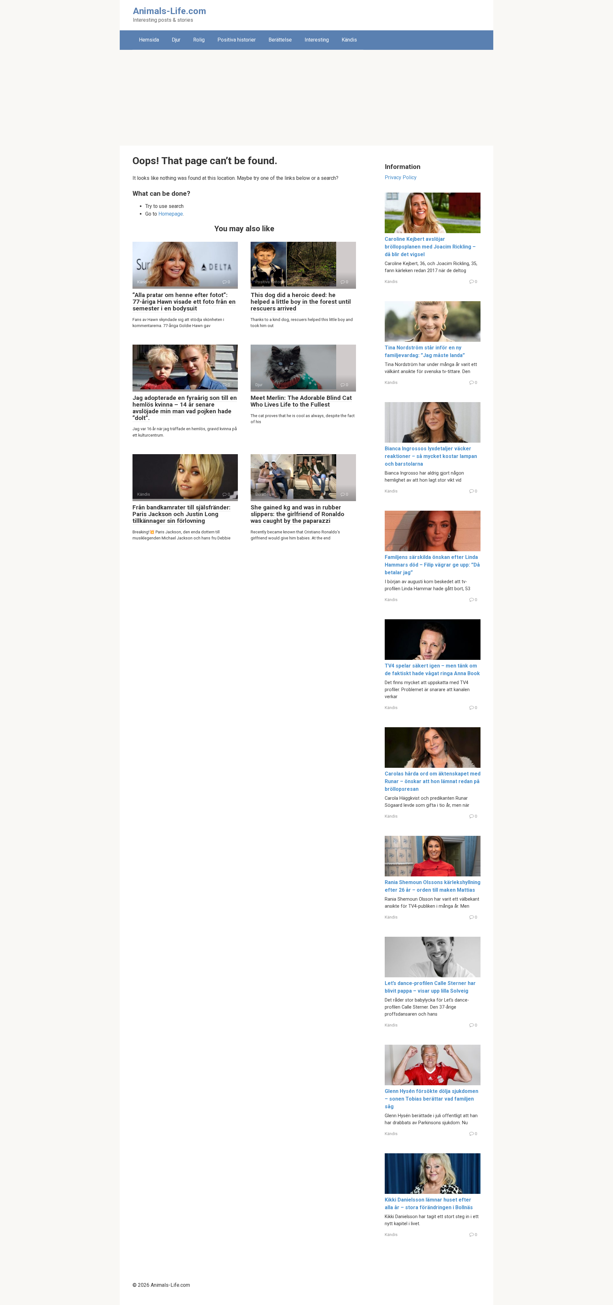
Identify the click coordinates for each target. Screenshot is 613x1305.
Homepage (170, 214)
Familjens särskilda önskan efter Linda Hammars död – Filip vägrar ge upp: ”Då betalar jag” (432, 565)
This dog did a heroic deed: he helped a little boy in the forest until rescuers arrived (301, 301)
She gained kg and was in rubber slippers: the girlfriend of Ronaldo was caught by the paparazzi (297, 514)
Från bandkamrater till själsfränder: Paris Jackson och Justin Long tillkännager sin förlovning (181, 514)
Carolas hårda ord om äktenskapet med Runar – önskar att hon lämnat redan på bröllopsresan (433, 781)
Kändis (349, 40)
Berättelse (280, 40)
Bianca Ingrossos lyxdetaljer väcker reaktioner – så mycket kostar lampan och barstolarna (431, 456)
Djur (176, 40)
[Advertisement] (306, 97)
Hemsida (149, 40)
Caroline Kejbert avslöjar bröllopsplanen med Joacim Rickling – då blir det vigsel (430, 246)
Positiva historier (236, 40)
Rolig (199, 40)
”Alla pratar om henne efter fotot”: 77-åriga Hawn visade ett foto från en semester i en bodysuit (184, 301)
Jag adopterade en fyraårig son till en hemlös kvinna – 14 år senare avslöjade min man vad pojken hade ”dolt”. (184, 408)
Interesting (317, 40)
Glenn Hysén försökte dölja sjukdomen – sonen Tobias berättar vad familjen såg (431, 1099)
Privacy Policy (401, 177)
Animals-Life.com (169, 11)
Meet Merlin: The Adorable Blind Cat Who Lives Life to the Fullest (301, 401)
